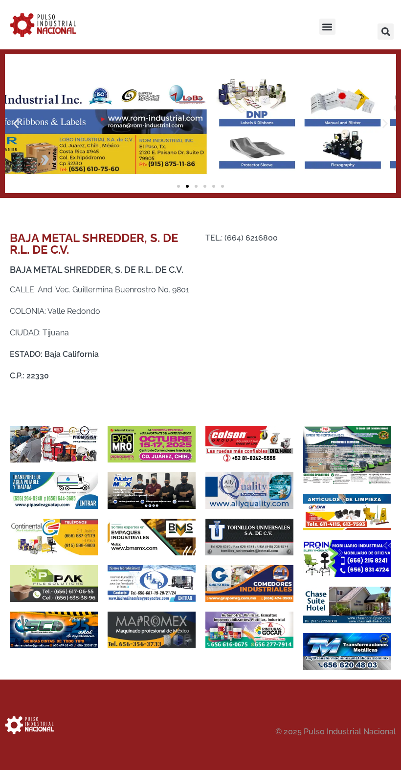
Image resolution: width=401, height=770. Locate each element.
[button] (327, 27)
